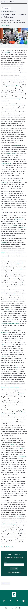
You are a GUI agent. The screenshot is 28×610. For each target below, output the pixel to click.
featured (12, 444)
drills (21, 448)
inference (22, 269)
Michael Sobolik (5, 25)
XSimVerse (21, 393)
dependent (23, 227)
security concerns (18, 516)
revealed (17, 145)
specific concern (11, 153)
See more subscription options (14, 572)
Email (5, 562)
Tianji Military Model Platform (10, 387)
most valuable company (12, 85)
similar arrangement (17, 99)
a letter (7, 309)
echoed (3, 252)
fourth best (20, 263)
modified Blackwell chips (8, 524)
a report (16, 367)
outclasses (10, 275)
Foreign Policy (5, 583)
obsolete (3, 267)
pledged (21, 532)
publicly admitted (6, 163)
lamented (4, 242)
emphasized (4, 332)
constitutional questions (18, 104)
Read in (7, 547)
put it (18, 91)
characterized (22, 456)
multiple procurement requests (10, 323)
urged (2, 344)
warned (20, 283)
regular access (18, 219)
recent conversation (6, 292)
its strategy (9, 52)
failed (14, 225)
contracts (3, 356)
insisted (12, 293)
